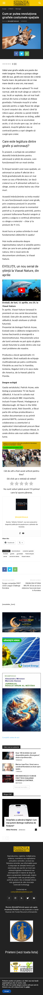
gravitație (20, 554)
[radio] (12, 484)
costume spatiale (28, 551)
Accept (6, 991)
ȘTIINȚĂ (10, 9)
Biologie (18, 9)
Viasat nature (26, 556)
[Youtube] (23, 533)
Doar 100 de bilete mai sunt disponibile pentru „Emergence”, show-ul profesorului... (28, 755)
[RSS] (21, 898)
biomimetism (16, 551)
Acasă (4, 9)
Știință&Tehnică (13, 21)
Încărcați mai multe (21, 787)
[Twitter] (27, 898)
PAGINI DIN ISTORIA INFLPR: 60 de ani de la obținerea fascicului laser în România (31, 586)
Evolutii (5, 554)
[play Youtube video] (21, 290)
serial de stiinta (14, 556)
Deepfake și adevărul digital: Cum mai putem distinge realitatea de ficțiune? (21, 823)
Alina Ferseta (11, 830)
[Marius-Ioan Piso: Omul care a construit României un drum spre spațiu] (8, 767)
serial (5, 556)
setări (28, 987)
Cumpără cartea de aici (10, 737)
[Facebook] (20, 533)
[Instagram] (15, 898)
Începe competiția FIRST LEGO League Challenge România (11, 585)
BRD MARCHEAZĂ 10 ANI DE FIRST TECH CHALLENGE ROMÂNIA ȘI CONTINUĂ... (26, 778)
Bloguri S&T (8, 794)
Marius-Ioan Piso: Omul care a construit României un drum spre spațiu (28, 767)
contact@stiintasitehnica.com (21, 892)
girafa (12, 554)
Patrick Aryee (29, 554)
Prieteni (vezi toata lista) (21, 952)
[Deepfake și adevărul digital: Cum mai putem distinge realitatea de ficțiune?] (21, 813)
